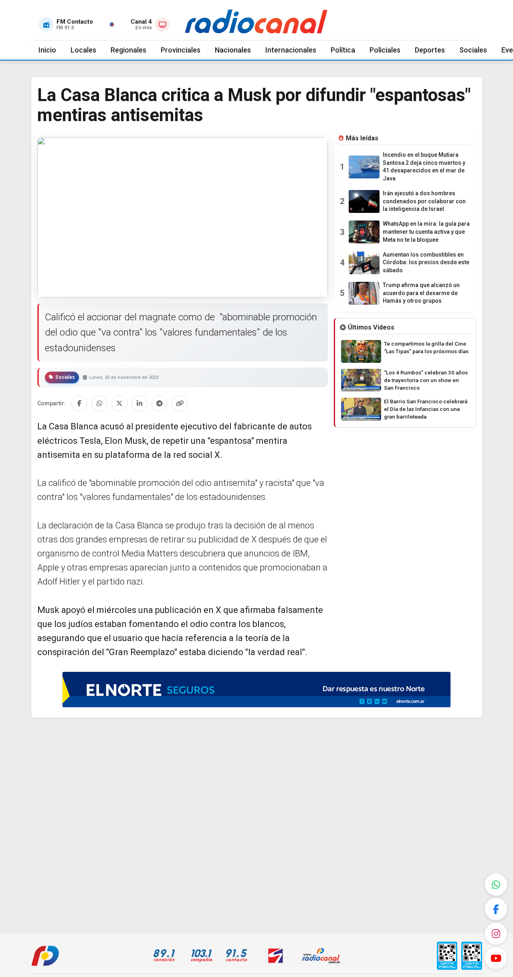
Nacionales (233, 50)
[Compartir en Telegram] (159, 403)
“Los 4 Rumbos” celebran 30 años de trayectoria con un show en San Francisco (426, 380)
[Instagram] (496, 933)
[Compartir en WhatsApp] (99, 403)
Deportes (430, 50)
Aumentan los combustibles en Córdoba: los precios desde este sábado (426, 262)
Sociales (473, 50)
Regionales (128, 50)
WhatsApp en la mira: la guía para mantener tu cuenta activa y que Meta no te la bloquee (426, 231)
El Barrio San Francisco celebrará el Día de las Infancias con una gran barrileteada (425, 409)
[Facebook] (496, 909)
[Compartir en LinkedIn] (139, 403)
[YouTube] (496, 958)
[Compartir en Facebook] (79, 403)
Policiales (385, 50)
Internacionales (290, 50)
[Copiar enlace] (180, 403)
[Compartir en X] (119, 403)
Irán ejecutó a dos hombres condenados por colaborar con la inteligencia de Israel (424, 201)
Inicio (47, 50)
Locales (83, 50)
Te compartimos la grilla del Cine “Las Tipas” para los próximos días (426, 347)
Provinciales (180, 50)
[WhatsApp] (496, 885)
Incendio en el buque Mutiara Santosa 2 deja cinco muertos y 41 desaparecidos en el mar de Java (424, 167)
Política (343, 50)
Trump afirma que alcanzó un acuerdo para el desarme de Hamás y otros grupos (421, 293)
